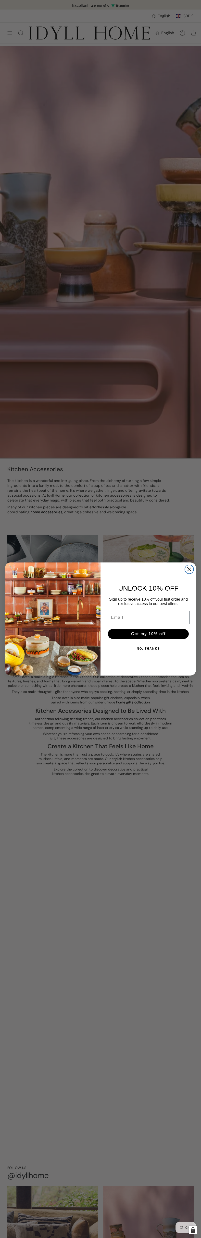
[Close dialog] (189, 569)
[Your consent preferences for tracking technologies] (193, 1230)
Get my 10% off (148, 634)
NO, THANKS (148, 648)
